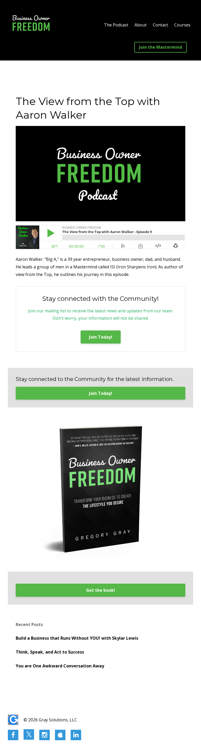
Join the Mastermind (160, 47)
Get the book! (100, 590)
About (141, 25)
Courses (182, 25)
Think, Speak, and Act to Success (50, 652)
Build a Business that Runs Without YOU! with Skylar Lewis (77, 638)
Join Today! (100, 337)
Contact (160, 25)
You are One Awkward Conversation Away (60, 666)
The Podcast (116, 25)
